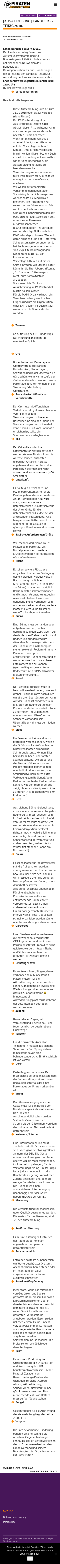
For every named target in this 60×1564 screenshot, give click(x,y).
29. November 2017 (13, 39)
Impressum (9, 1521)
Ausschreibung (47, 15)
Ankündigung (28, 15)
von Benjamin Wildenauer (17, 36)
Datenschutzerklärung (14, 1517)
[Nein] (56, 1553)
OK (30, 1558)
